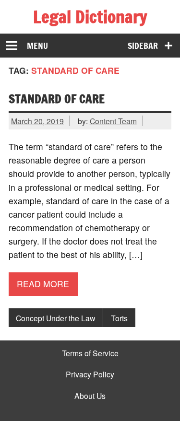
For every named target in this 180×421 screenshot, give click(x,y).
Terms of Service (90, 353)
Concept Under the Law (55, 318)
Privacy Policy (90, 374)
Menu (37, 46)
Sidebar (143, 46)
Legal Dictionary (90, 17)
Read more (43, 284)
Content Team (113, 121)
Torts (119, 318)
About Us (90, 396)
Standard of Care (57, 98)
